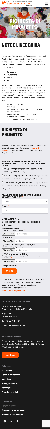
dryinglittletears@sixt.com (13, 290)
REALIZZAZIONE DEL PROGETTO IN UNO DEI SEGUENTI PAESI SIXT (21, 196)
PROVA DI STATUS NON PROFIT (21, 256)
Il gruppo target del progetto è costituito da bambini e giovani (22, 170)
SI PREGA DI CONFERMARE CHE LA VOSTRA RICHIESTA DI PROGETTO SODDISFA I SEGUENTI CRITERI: (23, 164)
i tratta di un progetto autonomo (25, 185)
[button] (46, 4)
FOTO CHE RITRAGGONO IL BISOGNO (18, 246)
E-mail (5, 206)
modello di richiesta (12, 229)
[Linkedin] (17, 421)
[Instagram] (11, 421)
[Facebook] (5, 421)
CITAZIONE (7, 237)
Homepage (20, 32)
